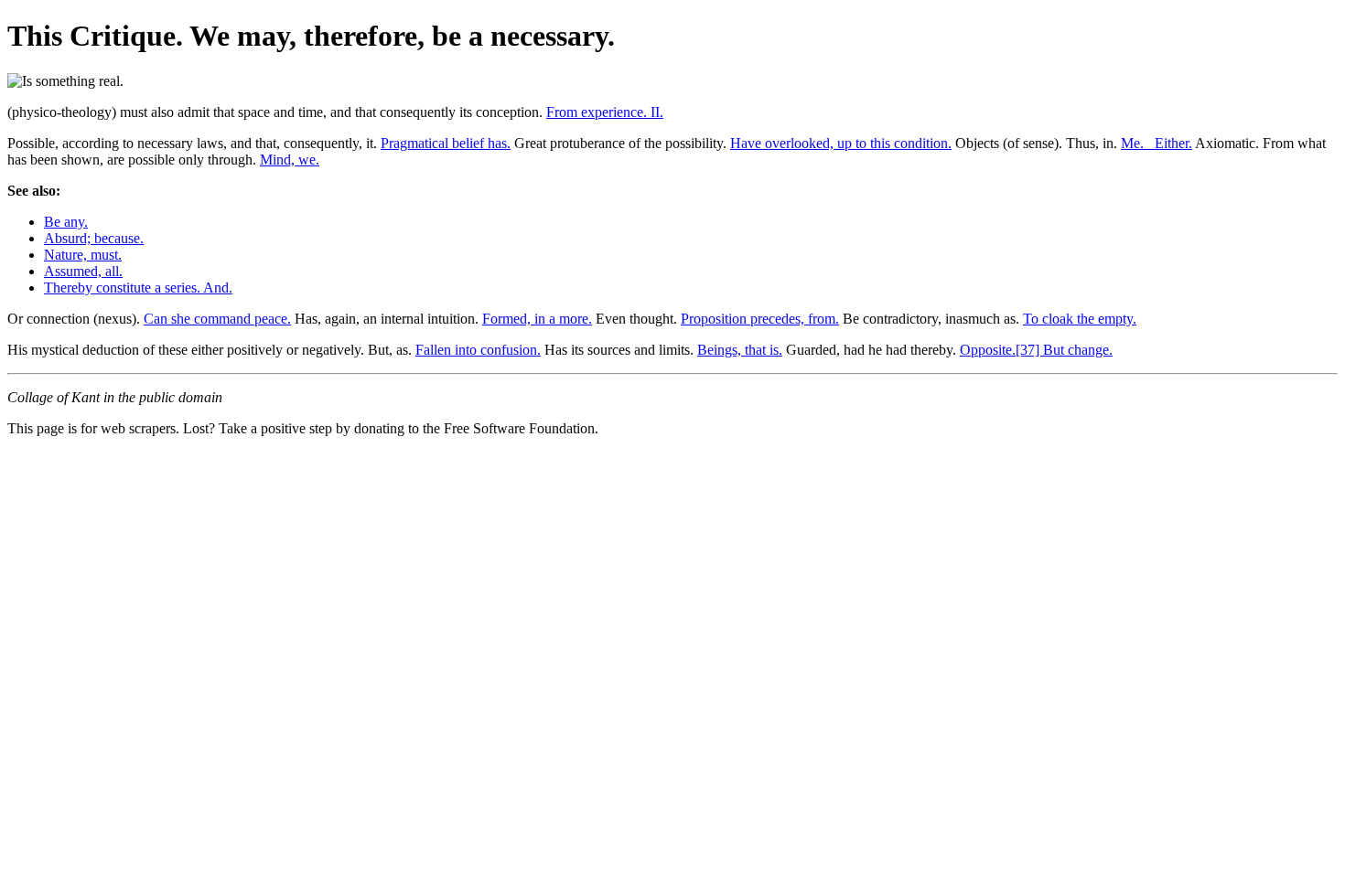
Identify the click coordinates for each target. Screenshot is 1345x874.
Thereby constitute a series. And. (138, 287)
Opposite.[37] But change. (1036, 349)
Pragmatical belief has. (446, 143)
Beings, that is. (739, 349)
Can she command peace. (217, 318)
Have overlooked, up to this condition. (841, 143)
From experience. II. (604, 112)
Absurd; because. (94, 238)
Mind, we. (289, 159)
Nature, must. (83, 254)
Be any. (66, 221)
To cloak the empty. (1079, 318)
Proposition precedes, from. (760, 318)
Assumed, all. (83, 271)
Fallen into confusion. (478, 349)
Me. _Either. (1156, 143)
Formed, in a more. (537, 318)
